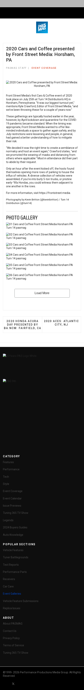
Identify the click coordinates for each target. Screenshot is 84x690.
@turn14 (26, 203)
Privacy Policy (11, 638)
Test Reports (11, 564)
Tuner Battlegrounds (15, 557)
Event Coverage (44, 68)
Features (8, 462)
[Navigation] (4, 13)
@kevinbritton (49, 199)
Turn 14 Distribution (50, 99)
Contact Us (9, 630)
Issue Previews (12, 505)
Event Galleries (12, 593)
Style (6, 483)
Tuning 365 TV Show (15, 512)
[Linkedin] (27, 684)
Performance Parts (15, 571)
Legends (8, 520)
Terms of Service (13, 645)
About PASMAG (12, 623)
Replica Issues (11, 608)
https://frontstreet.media (54, 192)
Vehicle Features (13, 550)
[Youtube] (20, 684)
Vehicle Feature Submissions (20, 601)
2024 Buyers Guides (15, 527)
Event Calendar (12, 498)
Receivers (9, 579)
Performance (11, 469)
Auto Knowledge (13, 534)
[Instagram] (34, 684)
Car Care (8, 586)
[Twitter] (13, 684)
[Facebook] (6, 684)
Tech (6, 476)
